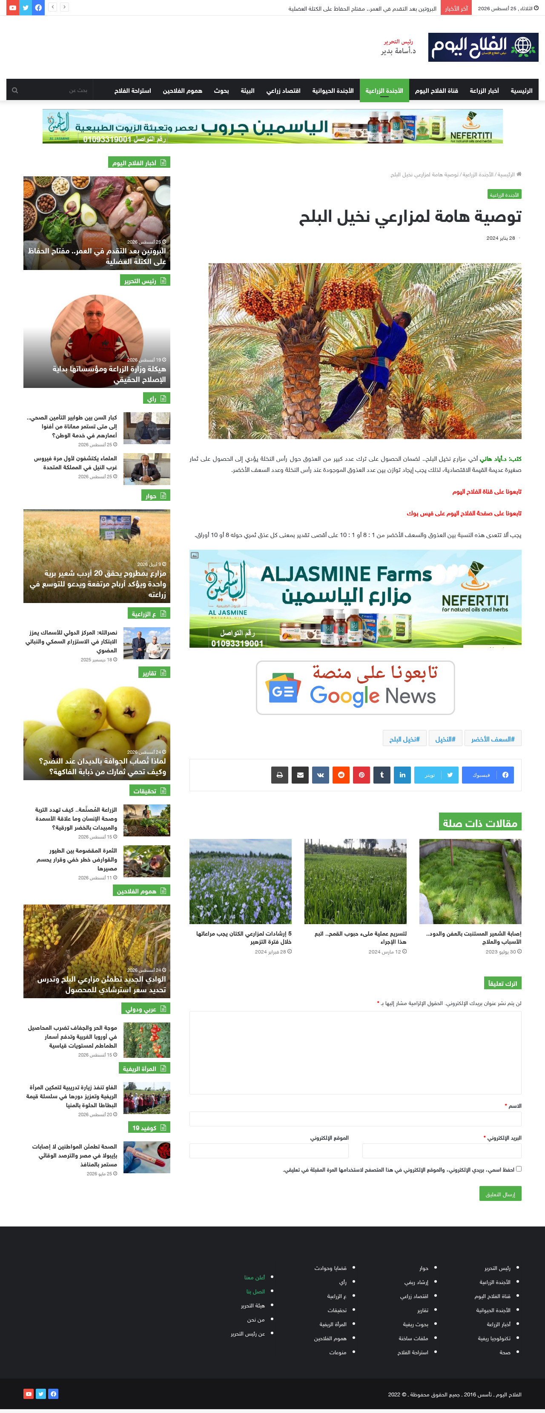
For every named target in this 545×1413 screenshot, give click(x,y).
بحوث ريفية (415, 1323)
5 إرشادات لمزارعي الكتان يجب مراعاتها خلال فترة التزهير (244, 936)
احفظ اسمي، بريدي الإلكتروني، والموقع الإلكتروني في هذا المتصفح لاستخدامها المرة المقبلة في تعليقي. (398, 1169)
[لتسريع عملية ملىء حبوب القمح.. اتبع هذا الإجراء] (355, 881)
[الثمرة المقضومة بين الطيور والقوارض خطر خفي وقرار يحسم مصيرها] (146, 861)
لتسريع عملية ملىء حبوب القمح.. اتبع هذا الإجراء (361, 936)
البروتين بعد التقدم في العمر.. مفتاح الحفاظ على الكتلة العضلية (97, 255)
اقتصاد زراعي (284, 89)
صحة (505, 1351)
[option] (96, 223)
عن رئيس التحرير (248, 1333)
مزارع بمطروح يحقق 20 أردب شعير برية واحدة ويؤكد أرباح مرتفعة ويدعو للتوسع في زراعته (98, 582)
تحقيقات (337, 1309)
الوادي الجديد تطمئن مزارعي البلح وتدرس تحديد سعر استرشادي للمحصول (101, 983)
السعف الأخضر (491, 738)
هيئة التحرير (253, 1305)
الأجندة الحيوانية (333, 89)
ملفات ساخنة (413, 1337)
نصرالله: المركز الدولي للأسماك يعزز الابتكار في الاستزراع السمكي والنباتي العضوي (71, 640)
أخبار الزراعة (484, 89)
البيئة (248, 89)
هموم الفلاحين (182, 89)
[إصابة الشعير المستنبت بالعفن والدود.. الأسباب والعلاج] (470, 881)
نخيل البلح (403, 738)
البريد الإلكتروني (503, 1137)
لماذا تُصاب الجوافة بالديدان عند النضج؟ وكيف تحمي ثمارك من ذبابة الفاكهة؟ (102, 765)
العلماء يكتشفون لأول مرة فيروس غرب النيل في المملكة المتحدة (356, 7)
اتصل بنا (256, 1290)
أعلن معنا (254, 1276)
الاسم (513, 1105)
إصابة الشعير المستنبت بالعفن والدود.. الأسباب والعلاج (474, 936)
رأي (343, 1281)
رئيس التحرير (498, 1267)
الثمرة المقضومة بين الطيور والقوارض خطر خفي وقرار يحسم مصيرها (77, 858)
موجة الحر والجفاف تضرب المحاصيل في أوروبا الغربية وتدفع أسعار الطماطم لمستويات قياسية (72, 1035)
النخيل (444, 738)
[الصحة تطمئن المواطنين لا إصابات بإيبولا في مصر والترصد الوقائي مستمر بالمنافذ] (146, 1157)
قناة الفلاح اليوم (436, 89)
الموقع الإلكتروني (329, 1137)
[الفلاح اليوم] (454, 47)
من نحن (256, 1319)
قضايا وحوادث (331, 1267)
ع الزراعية (337, 1295)
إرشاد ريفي (416, 1281)
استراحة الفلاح (133, 89)
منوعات (338, 1351)
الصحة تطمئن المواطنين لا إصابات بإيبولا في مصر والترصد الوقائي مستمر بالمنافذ (74, 1154)
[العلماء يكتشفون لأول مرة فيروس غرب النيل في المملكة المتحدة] (146, 469)
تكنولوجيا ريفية (494, 1337)
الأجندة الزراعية (384, 89)
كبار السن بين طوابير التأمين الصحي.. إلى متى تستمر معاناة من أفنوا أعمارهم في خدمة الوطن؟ (72, 425)
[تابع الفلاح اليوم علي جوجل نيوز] (355, 686)
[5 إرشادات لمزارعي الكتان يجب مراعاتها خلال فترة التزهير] (240, 881)
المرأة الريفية (333, 1323)
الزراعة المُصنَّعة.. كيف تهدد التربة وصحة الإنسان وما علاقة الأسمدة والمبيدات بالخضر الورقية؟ (76, 817)
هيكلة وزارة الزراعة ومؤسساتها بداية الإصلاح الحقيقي (109, 373)
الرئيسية (522, 89)
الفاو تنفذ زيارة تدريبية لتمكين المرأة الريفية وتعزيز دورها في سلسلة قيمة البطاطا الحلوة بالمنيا (71, 1095)
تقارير (422, 1309)
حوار (423, 1267)
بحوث (221, 89)
